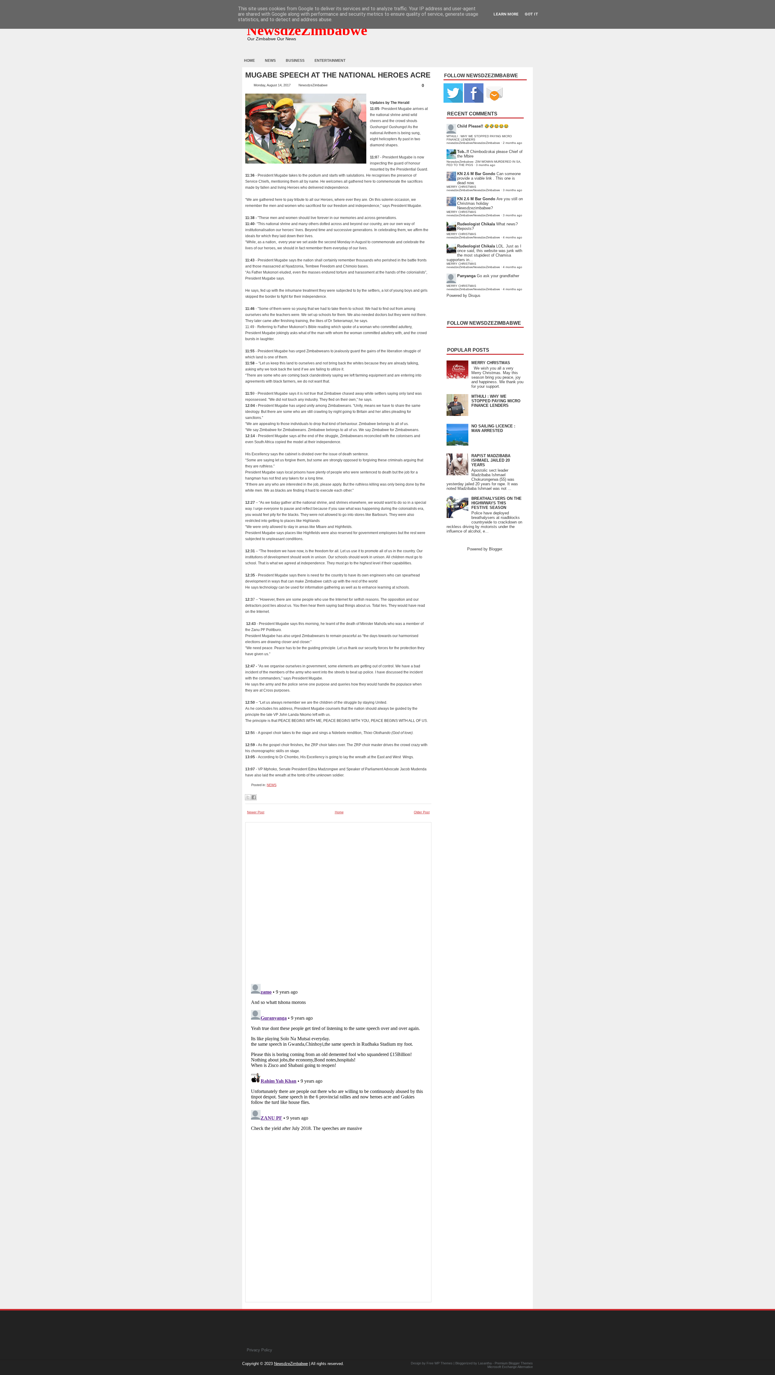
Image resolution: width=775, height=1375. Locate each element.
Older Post (422, 812)
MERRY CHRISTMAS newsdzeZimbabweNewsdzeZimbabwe (473, 188)
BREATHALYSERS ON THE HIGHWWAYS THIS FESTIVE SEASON (496, 503)
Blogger (495, 549)
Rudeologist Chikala (476, 224)
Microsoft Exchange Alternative (510, 1367)
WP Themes (443, 1363)
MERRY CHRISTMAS (490, 362)
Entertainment (330, 60)
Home (249, 60)
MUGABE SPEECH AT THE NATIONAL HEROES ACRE (337, 75)
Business (295, 60)
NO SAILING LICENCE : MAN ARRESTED (493, 428)
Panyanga (466, 276)
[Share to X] (248, 797)
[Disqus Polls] (338, 901)
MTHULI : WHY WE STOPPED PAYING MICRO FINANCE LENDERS (495, 401)
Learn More (506, 14)
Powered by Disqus (463, 295)
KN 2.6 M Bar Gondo (476, 173)
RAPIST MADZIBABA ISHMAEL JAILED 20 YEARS (490, 460)
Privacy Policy (259, 1350)
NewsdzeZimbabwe (307, 30)
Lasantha (485, 1363)
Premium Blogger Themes (514, 1363)
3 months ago (485, 165)
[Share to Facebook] (254, 797)
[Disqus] (338, 1057)
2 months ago (512, 142)
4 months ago (512, 237)
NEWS (271, 785)
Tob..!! (463, 151)
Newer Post (255, 812)
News (270, 60)
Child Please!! (470, 126)
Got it (531, 14)
